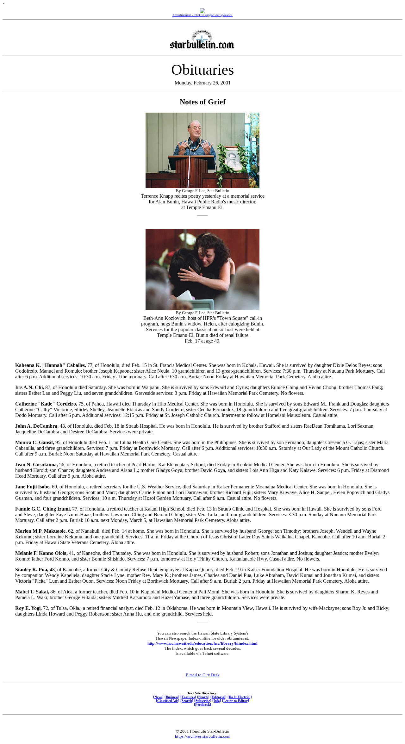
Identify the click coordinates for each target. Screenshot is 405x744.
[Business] (172, 697)
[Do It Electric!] (239, 697)
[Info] (216, 701)
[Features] (188, 697)
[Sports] (203, 697)
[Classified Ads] (167, 701)
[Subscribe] (202, 701)
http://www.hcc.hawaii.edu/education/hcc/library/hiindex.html (202, 643)
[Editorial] (218, 697)
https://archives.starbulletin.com (202, 736)
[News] (158, 697)
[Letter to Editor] (235, 701)
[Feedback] (202, 704)
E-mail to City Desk (203, 675)
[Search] (186, 701)
